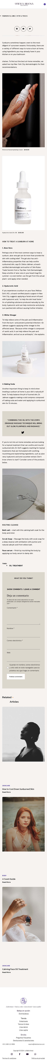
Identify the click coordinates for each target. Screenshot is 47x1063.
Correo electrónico (15, 640)
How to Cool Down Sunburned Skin (18, 789)
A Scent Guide (8, 879)
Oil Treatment (16, 565)
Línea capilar (23, 1030)
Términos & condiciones (9, 1058)
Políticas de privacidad (38, 1058)
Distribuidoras (23, 1014)
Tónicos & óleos (23, 1024)
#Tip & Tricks (22, 16)
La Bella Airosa (29, 1051)
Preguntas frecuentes (23, 1038)
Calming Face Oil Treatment (15, 969)
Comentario (12, 607)
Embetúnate (23, 1021)
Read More (6, 792)
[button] (3, 4)
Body (4, 875)
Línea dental (23, 1027)
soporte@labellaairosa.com (36, 1044)
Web (8, 652)
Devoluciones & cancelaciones (23, 1040)
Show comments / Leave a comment (23, 589)
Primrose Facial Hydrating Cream (12, 150)
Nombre (10, 628)
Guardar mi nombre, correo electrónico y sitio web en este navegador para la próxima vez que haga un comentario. (24, 667)
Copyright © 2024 (18, 1051)
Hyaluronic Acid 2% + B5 (9, 233)
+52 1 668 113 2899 (8, 1044)
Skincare (6, 785)
